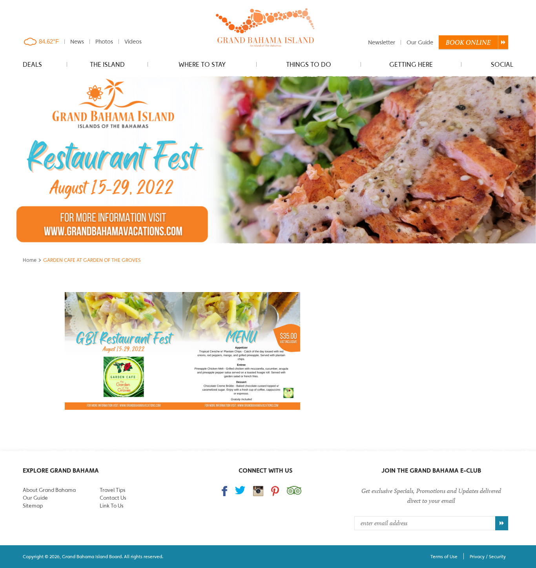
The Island (107, 64)
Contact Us (113, 497)
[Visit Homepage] (265, 28)
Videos (133, 41)
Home (29, 260)
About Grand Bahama (49, 489)
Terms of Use (444, 556)
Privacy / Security (488, 556)
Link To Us (111, 505)
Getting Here (411, 64)
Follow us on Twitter (240, 490)
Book (468, 42)
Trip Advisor (294, 490)
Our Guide (420, 42)
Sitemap (33, 505)
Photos (104, 41)
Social (502, 64)
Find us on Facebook (224, 491)
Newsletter (381, 42)
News (77, 41)
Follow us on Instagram (258, 491)
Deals (32, 64)
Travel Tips (112, 489)
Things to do (308, 64)
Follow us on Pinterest (275, 491)
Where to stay (202, 64)
